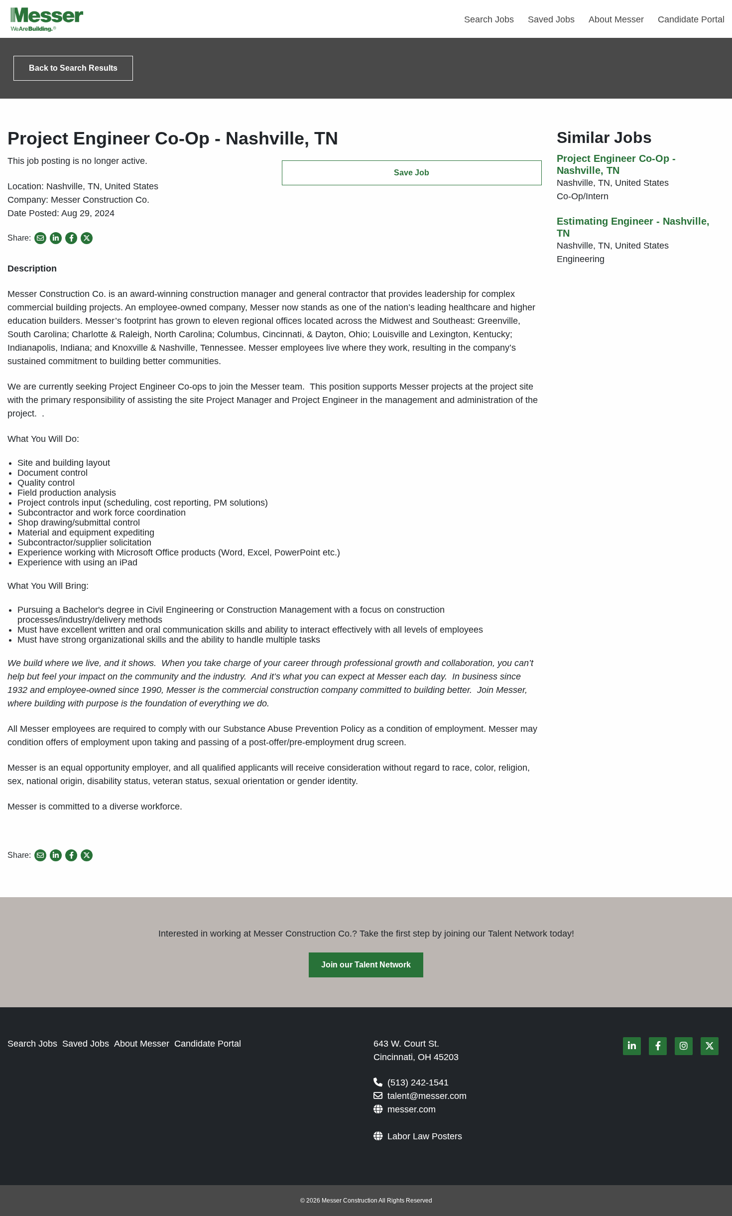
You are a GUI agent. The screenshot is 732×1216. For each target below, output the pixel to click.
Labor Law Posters (424, 1136)
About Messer (616, 19)
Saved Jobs (551, 19)
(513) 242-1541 (418, 1082)
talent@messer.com (427, 1096)
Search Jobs (489, 19)
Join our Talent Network (366, 964)
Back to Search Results (73, 68)
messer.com (411, 1109)
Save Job (411, 172)
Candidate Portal (691, 19)
